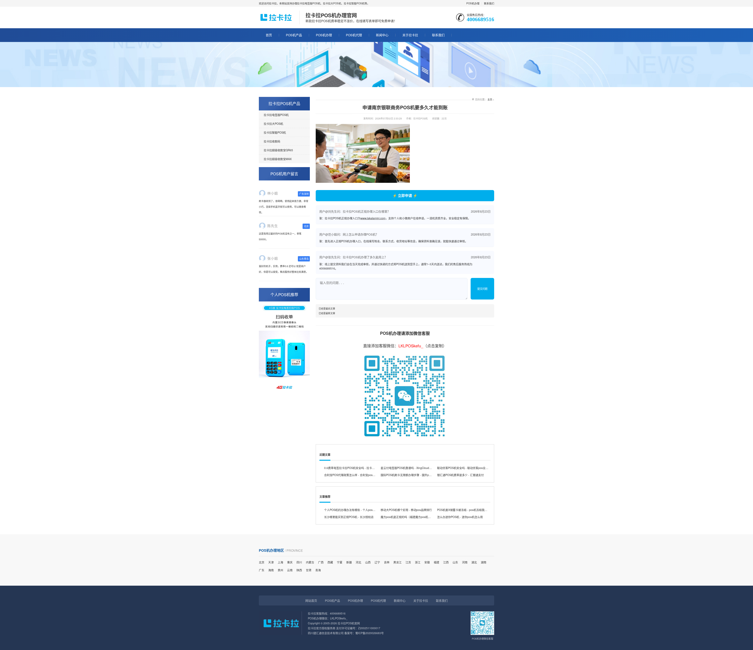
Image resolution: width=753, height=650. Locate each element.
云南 (290, 570)
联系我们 (489, 3)
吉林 (386, 562)
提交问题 (482, 288)
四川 (299, 562)
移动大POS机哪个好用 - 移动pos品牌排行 (406, 510)
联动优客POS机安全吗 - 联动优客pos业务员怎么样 (468, 468)
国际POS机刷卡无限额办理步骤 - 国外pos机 (408, 475)
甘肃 (308, 570)
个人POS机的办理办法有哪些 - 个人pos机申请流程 (355, 510)
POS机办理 (472, 3)
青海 (318, 570)
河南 (464, 562)
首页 (269, 35)
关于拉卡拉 (410, 35)
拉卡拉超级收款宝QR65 (278, 150)
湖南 (483, 562)
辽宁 (377, 562)
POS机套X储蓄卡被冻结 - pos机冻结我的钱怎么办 (467, 510)
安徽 (427, 562)
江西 (446, 562)
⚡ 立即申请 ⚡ (405, 195)
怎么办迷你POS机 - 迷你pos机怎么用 (460, 517)
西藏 (330, 562)
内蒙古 (310, 562)
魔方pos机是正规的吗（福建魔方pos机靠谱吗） (410, 517)
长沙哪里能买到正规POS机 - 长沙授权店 (349, 517)
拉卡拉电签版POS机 (276, 115)
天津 (271, 562)
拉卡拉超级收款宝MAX (278, 159)
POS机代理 (354, 35)
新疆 (349, 562)
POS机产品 (294, 35)
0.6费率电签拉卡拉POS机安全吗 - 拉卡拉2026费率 (355, 468)
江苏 (408, 562)
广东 (261, 570)
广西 (321, 562)
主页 (489, 99)
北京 (261, 562)
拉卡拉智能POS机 (275, 132)
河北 (358, 562)
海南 (271, 570)
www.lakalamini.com (373, 218)
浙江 (417, 562)
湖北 (474, 562)
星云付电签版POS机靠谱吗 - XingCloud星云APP (410, 468)
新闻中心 (382, 35)
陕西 (299, 570)
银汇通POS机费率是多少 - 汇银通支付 (460, 475)
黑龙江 (397, 562)
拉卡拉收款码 (272, 141)
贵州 (280, 570)
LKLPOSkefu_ (410, 346)
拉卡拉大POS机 (273, 124)
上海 (280, 562)
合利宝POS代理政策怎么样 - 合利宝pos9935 (351, 475)
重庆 (290, 562)
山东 (455, 562)
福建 (436, 562)
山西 (368, 562)
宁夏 (339, 562)
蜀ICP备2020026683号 (369, 633)
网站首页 (311, 600)
